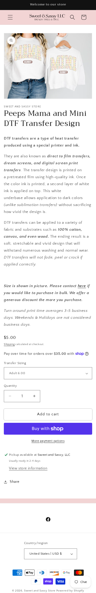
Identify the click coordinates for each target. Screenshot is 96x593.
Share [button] (14, 482)
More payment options (48, 441)
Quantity (10, 386)
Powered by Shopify (70, 590)
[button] (10, 17)
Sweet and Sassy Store (40, 590)
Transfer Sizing (15, 363)
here (82, 286)
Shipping (9, 344)
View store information (28, 468)
